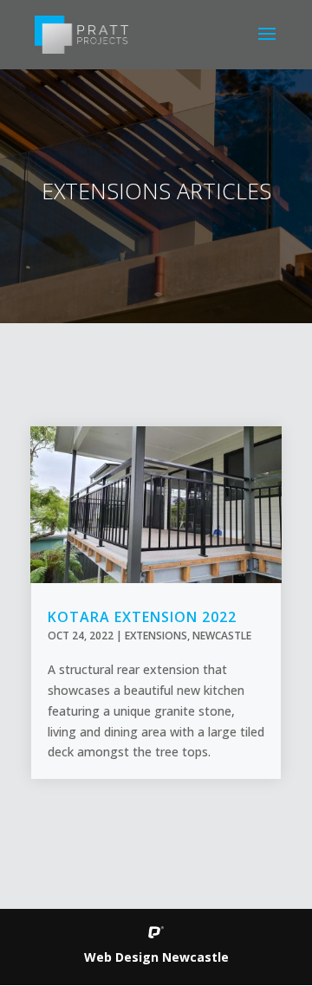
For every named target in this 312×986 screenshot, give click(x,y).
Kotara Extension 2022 (142, 616)
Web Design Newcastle (156, 957)
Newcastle (221, 635)
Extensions (156, 635)
